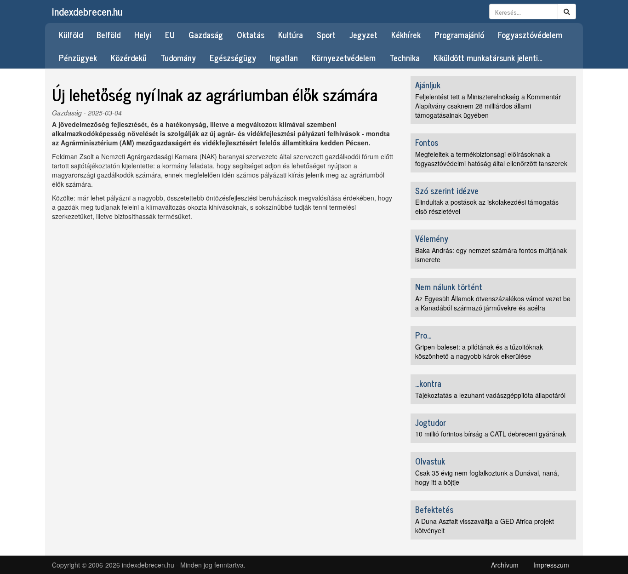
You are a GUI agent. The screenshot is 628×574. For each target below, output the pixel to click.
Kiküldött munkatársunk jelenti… (488, 57)
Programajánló (459, 34)
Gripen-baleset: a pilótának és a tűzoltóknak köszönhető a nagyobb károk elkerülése (479, 351)
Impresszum (551, 564)
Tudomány (178, 57)
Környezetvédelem (344, 57)
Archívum (505, 564)
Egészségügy (233, 57)
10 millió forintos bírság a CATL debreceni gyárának (490, 433)
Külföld (71, 34)
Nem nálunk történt (448, 286)
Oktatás (250, 34)
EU (170, 34)
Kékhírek (406, 34)
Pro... (423, 335)
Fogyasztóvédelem (530, 34)
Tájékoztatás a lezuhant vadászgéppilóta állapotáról (490, 395)
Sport (326, 34)
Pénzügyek (78, 57)
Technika (404, 57)
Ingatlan (284, 57)
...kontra (428, 383)
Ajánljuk (427, 85)
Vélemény (431, 238)
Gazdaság (205, 34)
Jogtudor (430, 422)
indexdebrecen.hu (87, 11)
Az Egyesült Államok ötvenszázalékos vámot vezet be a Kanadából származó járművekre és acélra (493, 303)
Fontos (426, 142)
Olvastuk (430, 461)
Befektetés (434, 509)
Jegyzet (363, 34)
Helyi (142, 34)
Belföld (108, 34)
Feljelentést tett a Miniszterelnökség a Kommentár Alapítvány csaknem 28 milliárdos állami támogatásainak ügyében (488, 106)
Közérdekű (129, 57)
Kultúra (290, 34)
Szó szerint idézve (447, 190)
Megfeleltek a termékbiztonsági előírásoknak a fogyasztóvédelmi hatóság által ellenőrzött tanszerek (491, 158)
